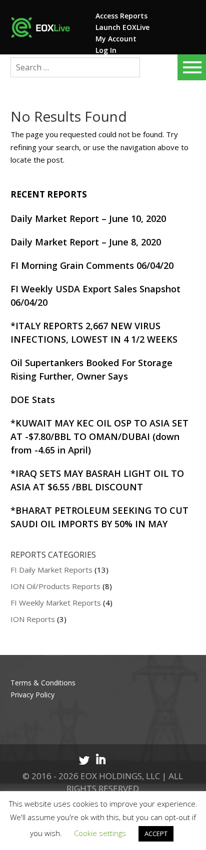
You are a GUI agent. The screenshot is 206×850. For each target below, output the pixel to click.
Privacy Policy (32, 694)
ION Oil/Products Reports (55, 586)
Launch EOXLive (123, 27)
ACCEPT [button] (156, 833)
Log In (106, 50)
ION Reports (32, 619)
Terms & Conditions (43, 682)
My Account (116, 38)
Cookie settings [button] (100, 833)
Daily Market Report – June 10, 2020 (88, 218)
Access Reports (122, 15)
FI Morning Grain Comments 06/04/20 (92, 265)
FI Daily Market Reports (51, 570)
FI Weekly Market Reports (55, 603)
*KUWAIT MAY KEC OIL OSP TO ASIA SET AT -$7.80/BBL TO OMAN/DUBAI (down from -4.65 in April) (99, 436)
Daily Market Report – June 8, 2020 (85, 242)
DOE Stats (32, 400)
